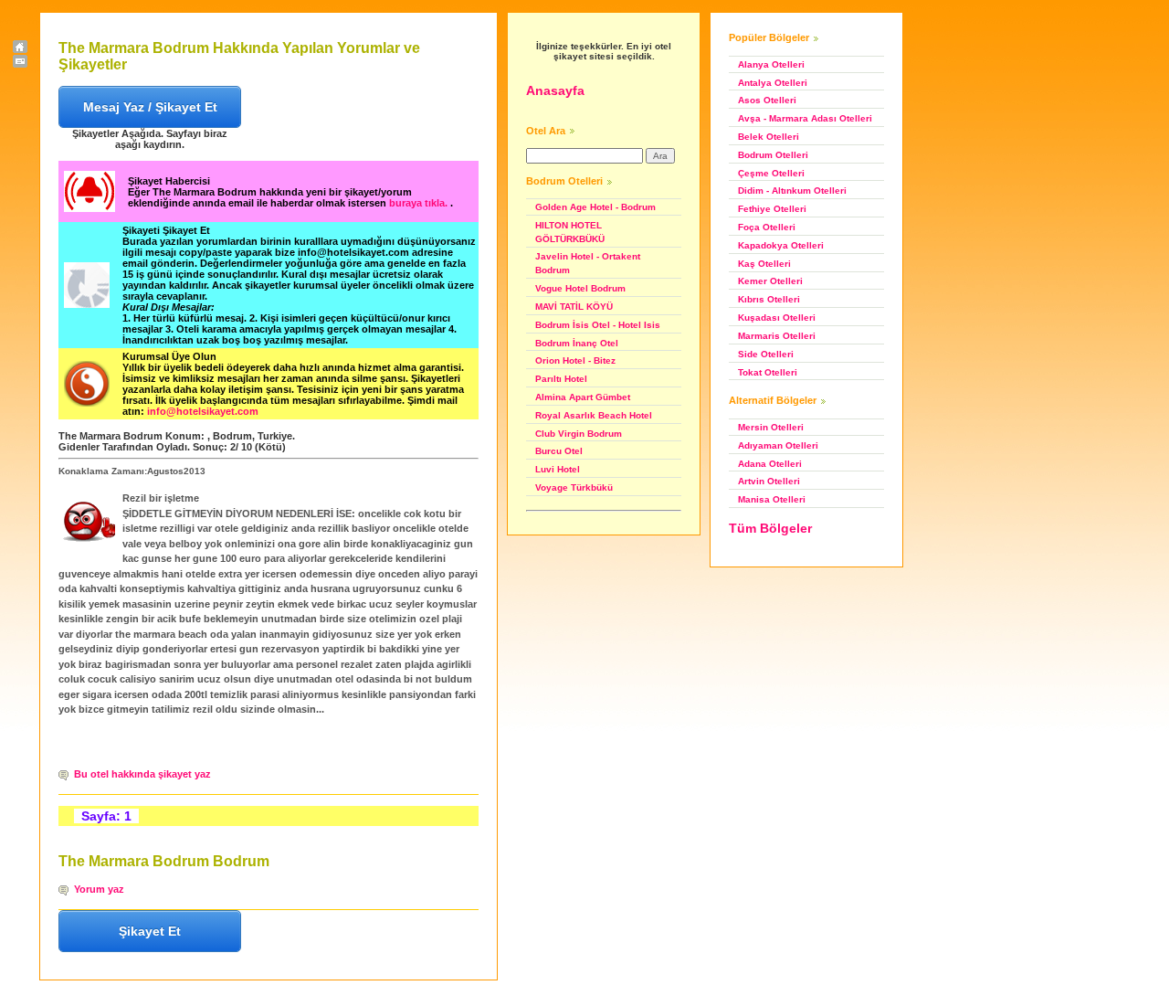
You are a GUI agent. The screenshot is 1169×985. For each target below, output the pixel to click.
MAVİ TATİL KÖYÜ (574, 307)
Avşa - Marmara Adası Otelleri (805, 118)
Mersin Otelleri (771, 427)
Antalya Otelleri (772, 83)
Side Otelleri (766, 354)
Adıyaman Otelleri (778, 445)
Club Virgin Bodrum (578, 434)
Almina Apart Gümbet (582, 397)
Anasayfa (555, 90)
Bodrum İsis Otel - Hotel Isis (597, 325)
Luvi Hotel (557, 469)
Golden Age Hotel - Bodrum (595, 207)
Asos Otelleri (767, 100)
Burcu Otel (559, 451)
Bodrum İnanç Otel (576, 343)
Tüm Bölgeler (770, 528)
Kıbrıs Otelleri (769, 299)
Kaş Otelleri (764, 264)
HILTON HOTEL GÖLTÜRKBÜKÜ (570, 232)
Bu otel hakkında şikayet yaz (142, 773)
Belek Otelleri (768, 137)
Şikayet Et (150, 931)
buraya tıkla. (419, 202)
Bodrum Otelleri (773, 155)
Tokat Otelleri (767, 372)
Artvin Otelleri (769, 481)
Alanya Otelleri (771, 64)
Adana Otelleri (770, 464)
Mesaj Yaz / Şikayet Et (150, 107)
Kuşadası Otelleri (777, 317)
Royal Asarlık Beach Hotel (593, 415)
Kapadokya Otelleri (781, 245)
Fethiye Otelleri (772, 209)
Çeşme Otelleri (771, 173)
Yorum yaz (99, 889)
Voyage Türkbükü (574, 487)
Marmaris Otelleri (777, 336)
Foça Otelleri (766, 227)
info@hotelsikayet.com (202, 411)
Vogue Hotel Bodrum (580, 288)
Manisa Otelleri (772, 499)
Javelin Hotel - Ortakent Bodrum (587, 263)
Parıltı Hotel (561, 379)
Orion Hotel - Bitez (575, 360)
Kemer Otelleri (770, 281)
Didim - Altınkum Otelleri (792, 190)
